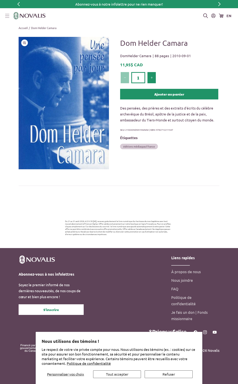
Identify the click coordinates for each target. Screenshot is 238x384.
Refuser (169, 374)
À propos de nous (186, 271)
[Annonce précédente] (18, 4)
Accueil (23, 28)
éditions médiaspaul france (139, 146)
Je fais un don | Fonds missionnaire (189, 315)
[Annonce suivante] (219, 4)
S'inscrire (51, 309)
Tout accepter (117, 374)
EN (228, 15)
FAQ (174, 288)
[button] (7, 16)
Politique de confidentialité (89, 363)
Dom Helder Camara (44, 28)
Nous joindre (182, 280)
